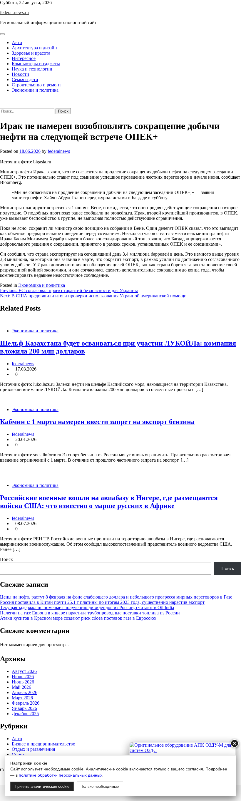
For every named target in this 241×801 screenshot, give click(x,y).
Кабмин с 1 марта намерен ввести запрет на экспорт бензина (97, 421)
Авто (17, 42)
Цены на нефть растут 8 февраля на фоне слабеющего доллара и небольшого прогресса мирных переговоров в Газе (116, 596)
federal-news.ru (14, 12)
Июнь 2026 (23, 681)
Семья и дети (25, 79)
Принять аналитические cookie (42, 786)
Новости (20, 74)
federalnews (59, 151)
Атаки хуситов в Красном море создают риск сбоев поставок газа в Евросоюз (78, 618)
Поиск (6, 559)
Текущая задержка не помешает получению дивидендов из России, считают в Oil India (87, 607)
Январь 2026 (24, 708)
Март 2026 (22, 697)
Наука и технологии (32, 68)
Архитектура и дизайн (34, 47)
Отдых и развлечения (33, 749)
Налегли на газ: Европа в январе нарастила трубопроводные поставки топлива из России (90, 612)
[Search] (2, 105)
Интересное (24, 58)
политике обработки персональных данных (60, 775)
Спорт (18, 754)
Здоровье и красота (31, 53)
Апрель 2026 (24, 692)
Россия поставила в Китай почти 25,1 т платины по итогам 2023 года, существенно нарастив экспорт (102, 602)
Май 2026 (21, 687)
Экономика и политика (35, 90)
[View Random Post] (2, 100)
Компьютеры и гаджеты (36, 63)
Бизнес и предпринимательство (43, 743)
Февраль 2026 (25, 703)
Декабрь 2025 (25, 713)
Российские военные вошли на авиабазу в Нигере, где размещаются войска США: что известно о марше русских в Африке (109, 502)
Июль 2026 (23, 676)
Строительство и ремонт (36, 84)
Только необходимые (100, 786)
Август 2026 (24, 671)
